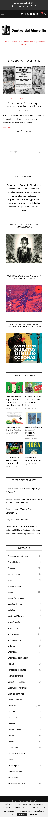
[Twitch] (31, 6)
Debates (25, 610)
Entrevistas (25, 652)
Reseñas (25, 742)
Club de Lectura (25, 586)
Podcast (25, 724)
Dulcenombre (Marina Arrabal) (14, 428)
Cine (25, 580)
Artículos (25, 568)
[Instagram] (20, 6)
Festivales (25, 664)
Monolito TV (25, 712)
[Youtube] (23, 6)
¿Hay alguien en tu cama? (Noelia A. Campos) (33, 431)
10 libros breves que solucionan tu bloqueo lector (33, 400)
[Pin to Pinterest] (27, 131)
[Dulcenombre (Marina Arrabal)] (14, 418)
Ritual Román (25, 748)
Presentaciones (25, 730)
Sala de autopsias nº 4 (25, 754)
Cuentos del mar (25, 604)
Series (25, 760)
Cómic (25, 592)
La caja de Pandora (25, 682)
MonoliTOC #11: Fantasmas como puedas (13, 460)
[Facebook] (12, 6)
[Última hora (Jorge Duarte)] (33, 448)
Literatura (25, 706)
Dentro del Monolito (25, 616)
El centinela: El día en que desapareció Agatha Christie (24, 105)
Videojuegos (25, 778)
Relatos (25, 736)
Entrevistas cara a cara (25, 658)
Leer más (7, 127)
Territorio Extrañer (25, 772)
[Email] (27, 6)
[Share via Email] (30, 131)
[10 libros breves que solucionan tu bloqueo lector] (33, 387)
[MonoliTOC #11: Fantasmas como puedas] (14, 448)
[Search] (45, 14)
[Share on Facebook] (21, 131)
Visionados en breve (25, 784)
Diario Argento (25, 622)
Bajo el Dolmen (25, 574)
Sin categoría (25, 766)
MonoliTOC (25, 718)
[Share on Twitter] (24, 131)
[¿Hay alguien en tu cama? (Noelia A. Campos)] (33, 418)
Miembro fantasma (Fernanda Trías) (24, 533)
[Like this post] (18, 131)
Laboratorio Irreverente (25, 688)
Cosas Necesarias (25, 598)
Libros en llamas (25, 700)
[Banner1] (24, 248)
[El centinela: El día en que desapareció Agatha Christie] (24, 80)
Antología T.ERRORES (25, 556)
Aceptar (22, 814)
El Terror (25, 646)
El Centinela (25, 628)
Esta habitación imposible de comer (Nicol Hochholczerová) (14, 400)
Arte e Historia (25, 562)
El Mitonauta (25, 634)
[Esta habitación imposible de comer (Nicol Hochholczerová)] (14, 387)
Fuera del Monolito (25, 676)
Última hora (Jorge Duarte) (33, 459)
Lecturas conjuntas (25, 694)
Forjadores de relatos (25, 670)
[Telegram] (35, 6)
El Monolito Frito (25, 640)
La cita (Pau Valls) (21, 519)
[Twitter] (16, 6)
